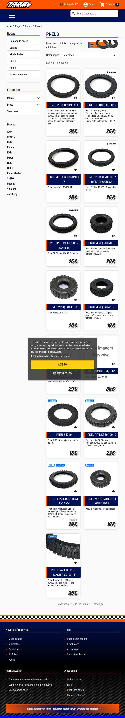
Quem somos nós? (18, 689)
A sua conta (70, 670)
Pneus (13, 61)
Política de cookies (40, 356)
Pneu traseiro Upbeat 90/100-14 (64, 501)
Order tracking (74, 679)
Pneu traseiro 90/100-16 (102, 371)
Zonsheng (12, 194)
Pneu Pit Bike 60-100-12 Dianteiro (64, 245)
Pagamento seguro (76, 638)
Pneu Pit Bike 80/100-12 (102, 105)
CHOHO (11, 136)
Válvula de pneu (18, 74)
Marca (10, 98)
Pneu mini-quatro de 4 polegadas (102, 501)
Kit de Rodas (16, 54)
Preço (10, 104)
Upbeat (11, 183)
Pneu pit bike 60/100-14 (64, 105)
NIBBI (10, 168)
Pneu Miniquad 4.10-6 (101, 307)
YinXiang (11, 188)
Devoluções (72, 644)
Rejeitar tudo (62, 373)
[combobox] (94, 14)
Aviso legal (72, 649)
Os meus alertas (75, 695)
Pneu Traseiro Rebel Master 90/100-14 (64, 572)
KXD (9, 152)
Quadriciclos (14, 649)
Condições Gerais (75, 654)
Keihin (10, 147)
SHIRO (10, 178)
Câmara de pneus (19, 41)
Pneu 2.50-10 (64, 435)
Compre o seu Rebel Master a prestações (30, 684)
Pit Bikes (13, 654)
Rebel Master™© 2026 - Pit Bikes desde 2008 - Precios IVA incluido (62, 708)
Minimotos (14, 644)
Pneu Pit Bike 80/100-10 (102, 435)
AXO (9, 131)
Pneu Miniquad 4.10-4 (64, 307)
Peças (11, 659)
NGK (9, 162)
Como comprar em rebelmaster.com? (27, 679)
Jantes (13, 47)
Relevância (68, 55)
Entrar (69, 684)
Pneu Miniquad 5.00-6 (101, 243)
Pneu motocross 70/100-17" (64, 179)
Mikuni (10, 157)
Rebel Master (14, 173)
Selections (12, 111)
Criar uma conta (75, 689)
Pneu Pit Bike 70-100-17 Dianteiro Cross (102, 179)
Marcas (11, 124)
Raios (13, 67)
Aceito (62, 364)
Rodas (11, 33)
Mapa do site (15, 638)
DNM (9, 142)
